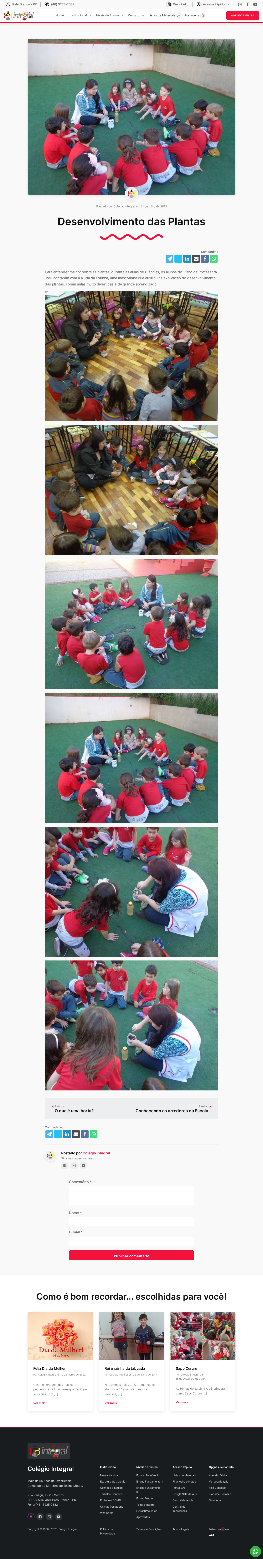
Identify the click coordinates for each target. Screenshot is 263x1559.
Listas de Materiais (184, 1475)
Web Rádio (106, 1512)
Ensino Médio (144, 1498)
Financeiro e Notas (184, 1481)
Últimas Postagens (111, 1506)
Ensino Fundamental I (149, 1481)
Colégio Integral (96, 1153)
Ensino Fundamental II (148, 1490)
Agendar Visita (242, 15)
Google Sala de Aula (185, 1494)
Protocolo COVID (110, 1500)
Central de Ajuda (183, 1500)
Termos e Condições (149, 1529)
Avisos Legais (181, 1529)
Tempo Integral (145, 1504)
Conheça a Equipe (111, 1487)
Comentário (80, 1182)
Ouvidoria (215, 1500)
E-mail (76, 1232)
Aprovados (143, 1517)
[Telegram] (169, 259)
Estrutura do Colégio (112, 1481)
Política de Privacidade (107, 1531)
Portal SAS (179, 1487)
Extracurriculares (146, 1510)
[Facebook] (205, 259)
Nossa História (109, 1475)
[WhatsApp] (214, 259)
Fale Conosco (217, 1487)
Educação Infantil (147, 1475)
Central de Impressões (180, 1508)
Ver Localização (219, 1481)
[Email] (196, 259)
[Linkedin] (187, 259)
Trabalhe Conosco (111, 1494)
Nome (75, 1213)
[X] (178, 259)
